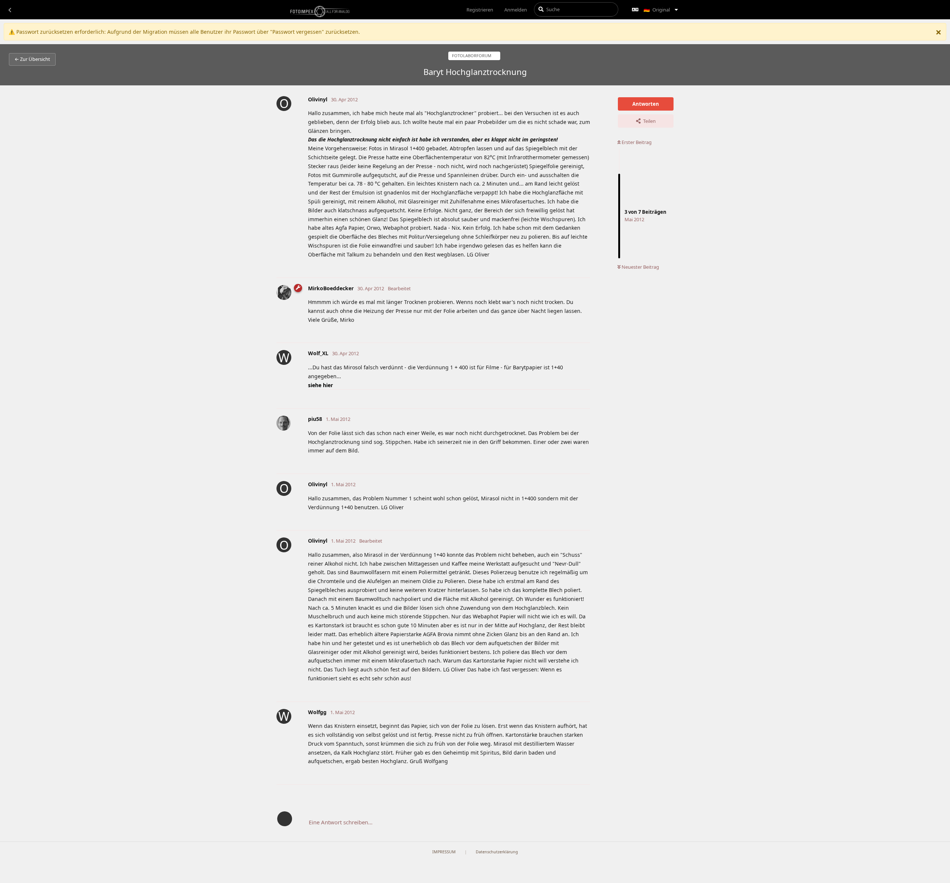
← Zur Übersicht (32, 59)
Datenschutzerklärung (497, 851)
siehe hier (320, 385)
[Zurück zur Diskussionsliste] (9, 9)
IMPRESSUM (444, 851)
